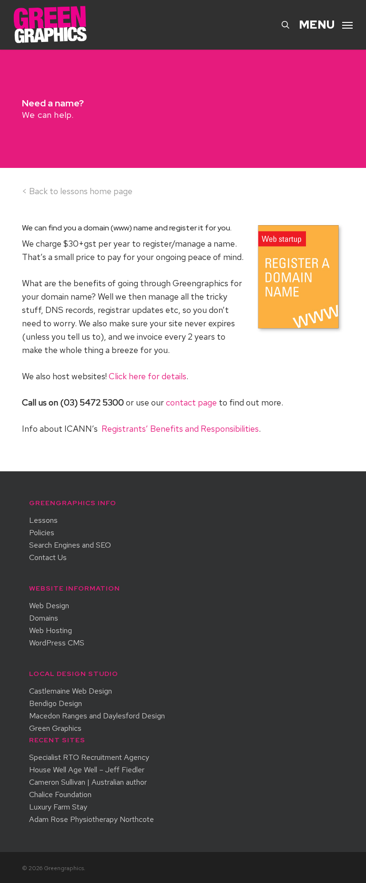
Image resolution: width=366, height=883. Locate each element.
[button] (326, 23)
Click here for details (147, 376)
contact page (191, 402)
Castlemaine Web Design (70, 691)
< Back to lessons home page (77, 191)
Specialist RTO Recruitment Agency (89, 757)
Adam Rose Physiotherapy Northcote (91, 819)
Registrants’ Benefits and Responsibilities (180, 428)
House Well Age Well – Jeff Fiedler (86, 770)
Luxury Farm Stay (58, 807)
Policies (41, 533)
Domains (43, 618)
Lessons (43, 520)
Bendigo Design (55, 703)
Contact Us (48, 557)
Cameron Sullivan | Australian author (88, 782)
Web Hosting (50, 630)
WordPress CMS (56, 643)
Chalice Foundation (60, 794)
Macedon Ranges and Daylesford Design (97, 716)
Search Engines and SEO (70, 545)
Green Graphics (55, 728)
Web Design (49, 606)
